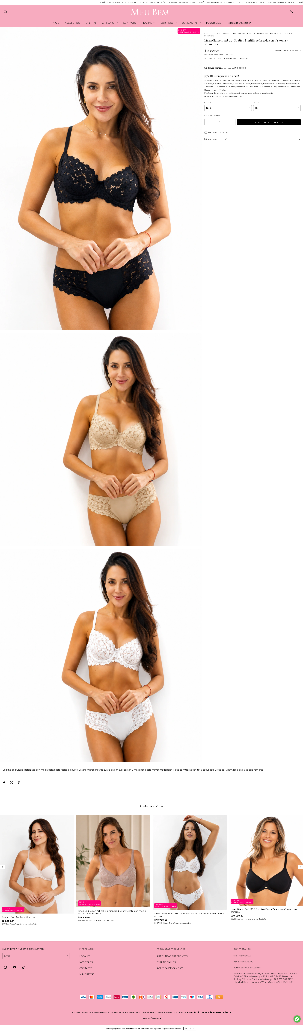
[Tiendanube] (151, 1018)
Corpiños (215, 33)
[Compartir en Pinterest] (19, 782)
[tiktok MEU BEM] (24, 967)
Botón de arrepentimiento (216, 1012)
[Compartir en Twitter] (12, 782)
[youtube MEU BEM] (15, 967)
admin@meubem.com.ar (247, 967)
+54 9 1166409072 (243, 961)
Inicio (206, 33)
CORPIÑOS (167, 22)
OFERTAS (91, 22)
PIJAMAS (146, 22)
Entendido (190, 1028)
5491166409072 (242, 955)
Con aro (225, 33)
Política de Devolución (239, 22)
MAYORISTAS (213, 22)
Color (207, 103)
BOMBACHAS (190, 22)
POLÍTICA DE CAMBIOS (170, 968)
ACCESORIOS (72, 22)
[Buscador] (5, 12)
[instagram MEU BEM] (5, 967)
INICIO (55, 22)
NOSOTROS (86, 962)
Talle (256, 103)
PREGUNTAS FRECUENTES (172, 956)
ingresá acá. (193, 1012)
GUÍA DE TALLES (166, 962)
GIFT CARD (108, 22)
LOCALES (84, 956)
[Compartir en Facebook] (4, 782)
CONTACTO (129, 22)
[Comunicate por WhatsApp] (297, 1019)
